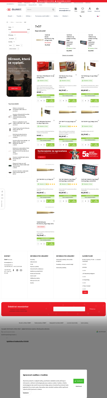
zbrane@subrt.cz (8, 262)
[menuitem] (10, 16)
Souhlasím (80, 381)
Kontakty (20, 3)
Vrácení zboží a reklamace (53, 3)
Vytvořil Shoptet (102, 331)
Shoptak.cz (14, 334)
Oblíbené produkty (22, 5)
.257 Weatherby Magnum (88, 273)
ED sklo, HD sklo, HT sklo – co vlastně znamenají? (91, 260)
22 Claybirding (85, 280)
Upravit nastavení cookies (9, 332)
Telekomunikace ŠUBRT (40, 323)
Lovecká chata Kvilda (72, 323)
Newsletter (2, 203)
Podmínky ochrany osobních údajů (64, 264)
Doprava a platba (41, 3)
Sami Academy (84, 323)
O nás (34, 3)
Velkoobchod (27, 3)
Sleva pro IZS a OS (32, 5)
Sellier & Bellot (13, 49)
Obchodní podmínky (61, 268)
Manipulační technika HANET (57, 323)
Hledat (53, 9)
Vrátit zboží (88, 3)
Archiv (85, 292)
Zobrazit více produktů (67, 55)
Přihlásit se (92, 309)
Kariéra (40, 5)
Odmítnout (79, 386)
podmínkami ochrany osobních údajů (18, 311)
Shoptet (6, 334)
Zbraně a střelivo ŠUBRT (25, 323)
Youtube (21, 270)
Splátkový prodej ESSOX (66, 3)
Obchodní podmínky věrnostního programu (64, 260)
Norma (19, 45)
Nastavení (26, 392)
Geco (11, 45)
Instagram (17, 270)
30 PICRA (84, 267)
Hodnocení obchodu (78, 3)
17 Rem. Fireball (86, 286)
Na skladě (12, 38)
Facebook (13, 270)
